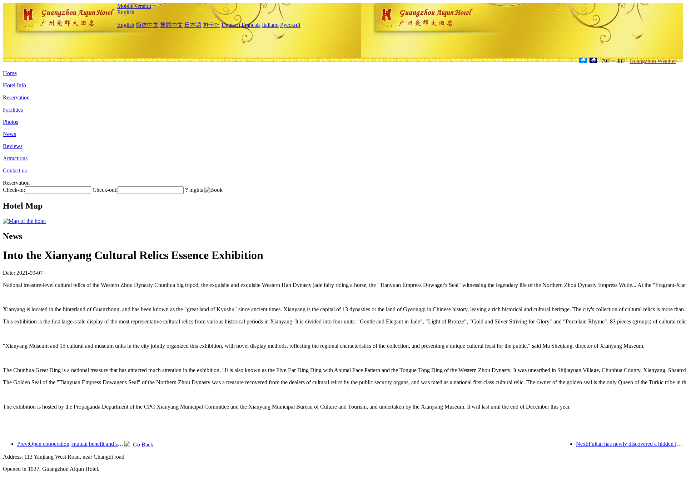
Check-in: (14, 190)
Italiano (270, 25)
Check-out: (105, 190)
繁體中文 (171, 25)
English (125, 12)
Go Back (141, 445)
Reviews (13, 146)
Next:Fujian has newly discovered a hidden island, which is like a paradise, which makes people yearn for (629, 444)
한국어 (211, 25)
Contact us (15, 170)
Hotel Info (14, 85)
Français (251, 25)
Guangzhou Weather (653, 61)
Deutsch (231, 25)
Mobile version (134, 6)
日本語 (193, 25)
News (9, 134)
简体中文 (147, 25)
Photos (10, 122)
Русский (290, 25)
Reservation (16, 97)
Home (10, 73)
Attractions (15, 158)
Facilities (13, 110)
